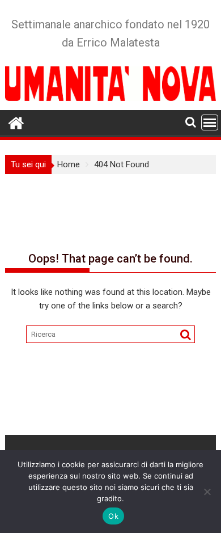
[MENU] (209, 122)
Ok (113, 516)
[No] (206, 491)
